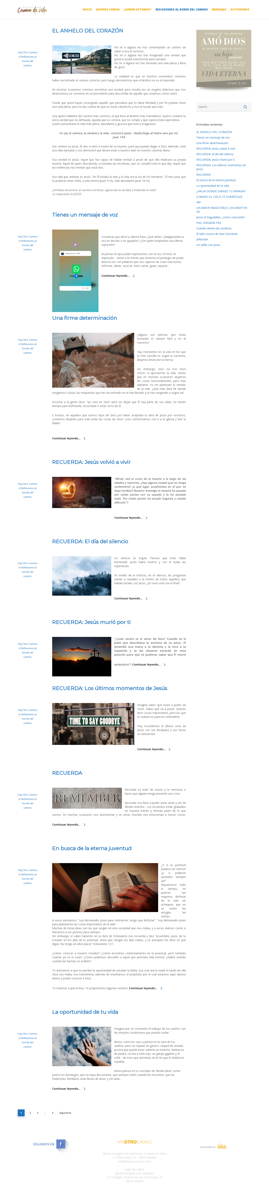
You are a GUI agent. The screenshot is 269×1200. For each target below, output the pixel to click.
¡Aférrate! (202, 239)
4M (198, 202)
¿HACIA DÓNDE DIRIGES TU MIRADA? (221, 191)
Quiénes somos (108, 9)
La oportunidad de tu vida (85, 1012)
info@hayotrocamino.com (134, 1161)
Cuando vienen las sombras (214, 228)
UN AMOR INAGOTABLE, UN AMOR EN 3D (221, 210)
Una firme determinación (84, 318)
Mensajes (219, 9)
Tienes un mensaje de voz (85, 215)
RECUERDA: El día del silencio (90, 541)
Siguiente (65, 1113)
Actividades (239, 9)
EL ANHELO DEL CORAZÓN (87, 30)
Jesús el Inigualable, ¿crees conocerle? (220, 217)
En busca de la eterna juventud (92, 848)
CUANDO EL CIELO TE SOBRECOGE (219, 197)
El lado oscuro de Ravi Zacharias (217, 234)
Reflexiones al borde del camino (182, 9)
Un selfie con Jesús (208, 245)
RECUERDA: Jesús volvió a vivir (91, 462)
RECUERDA (67, 773)
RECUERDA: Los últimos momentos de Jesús (109, 688)
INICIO (87, 9)
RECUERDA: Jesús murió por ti (91, 622)
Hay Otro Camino (27, 52)
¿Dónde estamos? (138, 9)
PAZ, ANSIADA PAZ (208, 223)
